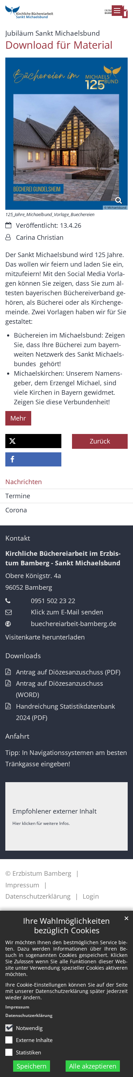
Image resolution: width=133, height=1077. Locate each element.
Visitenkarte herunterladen (45, 637)
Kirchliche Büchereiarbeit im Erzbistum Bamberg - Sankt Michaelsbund (63, 558)
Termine (17, 496)
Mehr (18, 418)
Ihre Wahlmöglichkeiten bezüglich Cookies (66, 925)
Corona (16, 510)
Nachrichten (23, 481)
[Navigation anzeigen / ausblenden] (117, 10)
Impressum (17, 1007)
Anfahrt (17, 736)
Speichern (31, 1066)
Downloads (23, 655)
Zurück (100, 441)
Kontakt (17, 538)
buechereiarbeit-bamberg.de (73, 623)
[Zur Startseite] (66, 10)
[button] (33, 441)
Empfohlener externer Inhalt (54, 811)
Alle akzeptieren (92, 1066)
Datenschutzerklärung (28, 1015)
